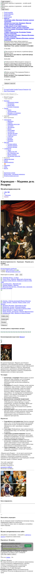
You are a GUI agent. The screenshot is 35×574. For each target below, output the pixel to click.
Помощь (3, 568)
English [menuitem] (11, 89)
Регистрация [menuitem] (11, 91)
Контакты (17, 568)
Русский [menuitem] (6, 89)
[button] (8, 12)
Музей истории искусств (13, 271)
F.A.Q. (8, 568)
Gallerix (8, 557)
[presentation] (19, 198)
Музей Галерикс (9, 97)
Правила (15, 569)
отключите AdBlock (6, 467)
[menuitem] (30, 89)
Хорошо (28, 545)
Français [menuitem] (20, 89)
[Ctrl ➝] (16, 301)
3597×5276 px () (12, 270)
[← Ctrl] (17, 288)
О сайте (12, 568)
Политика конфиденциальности (17, 571)
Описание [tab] (7, 195)
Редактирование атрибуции (9, 268)
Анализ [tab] (6, 196)
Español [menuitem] (16, 89)
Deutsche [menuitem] (25, 89)
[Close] (17, 94)
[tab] (7, 192)
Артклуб (9, 116)
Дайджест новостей (10, 83)
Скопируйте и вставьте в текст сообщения (13, 552)
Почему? (22, 337)
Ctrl (17, 274)
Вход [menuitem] (5, 91)
